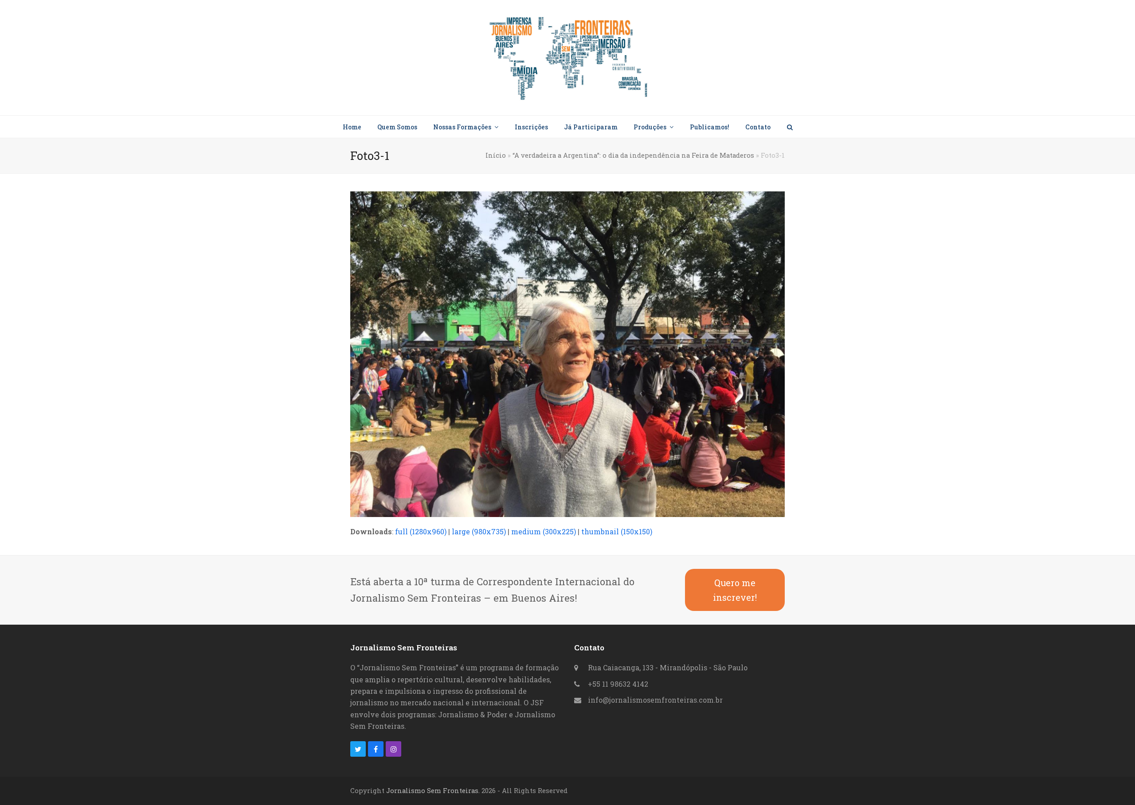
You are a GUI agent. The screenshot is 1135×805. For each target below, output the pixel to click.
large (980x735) (479, 531)
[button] (789, 127)
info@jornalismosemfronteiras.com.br (655, 699)
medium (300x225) (543, 531)
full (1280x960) (420, 531)
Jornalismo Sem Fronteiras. (433, 790)
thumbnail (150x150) (616, 531)
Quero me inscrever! (735, 590)
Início (495, 155)
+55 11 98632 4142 (618, 683)
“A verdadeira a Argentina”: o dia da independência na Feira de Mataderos (633, 155)
